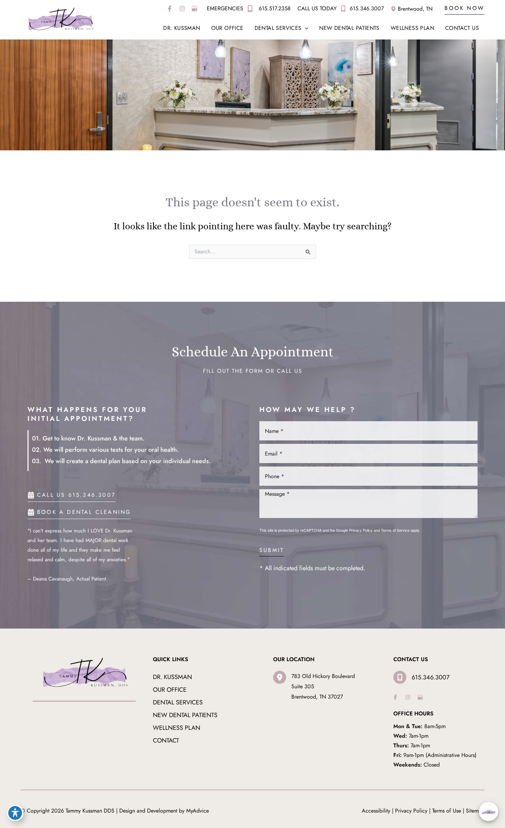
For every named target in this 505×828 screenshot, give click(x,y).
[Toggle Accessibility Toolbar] (15, 813)
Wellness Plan (176, 727)
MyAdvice (197, 811)
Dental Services (178, 702)
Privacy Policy (361, 530)
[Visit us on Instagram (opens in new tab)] (182, 8)
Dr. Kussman (172, 676)
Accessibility (376, 811)
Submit (271, 551)
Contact (166, 740)
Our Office (170, 689)
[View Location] (394, 8)
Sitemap (475, 811)
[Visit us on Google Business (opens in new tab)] (194, 8)
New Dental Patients (185, 715)
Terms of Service (395, 530)
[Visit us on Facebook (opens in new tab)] (169, 8)
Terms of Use (446, 811)
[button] (464, 8)
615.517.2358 (274, 8)
